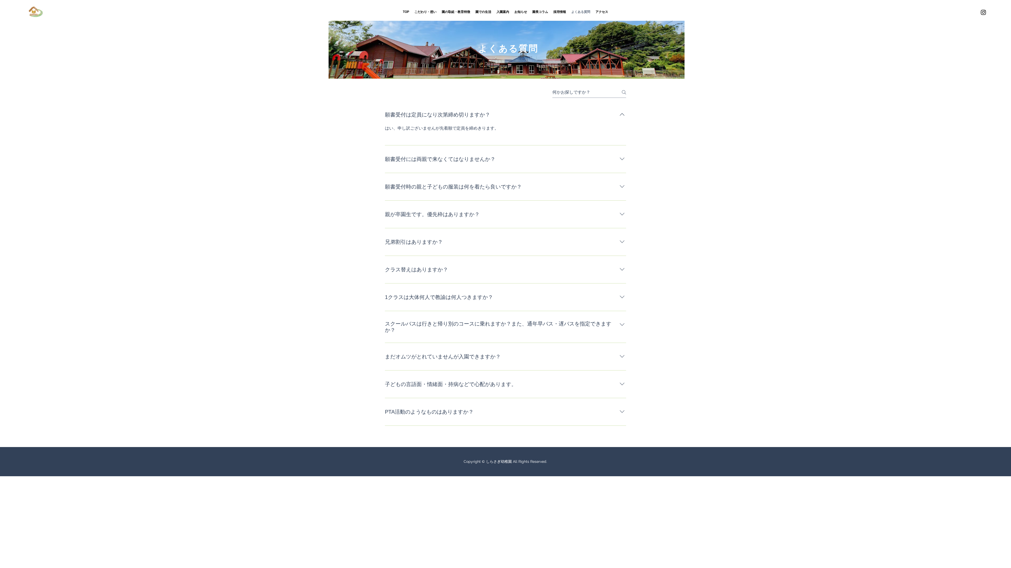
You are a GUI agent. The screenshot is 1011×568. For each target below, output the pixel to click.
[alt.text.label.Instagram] (983, 12)
